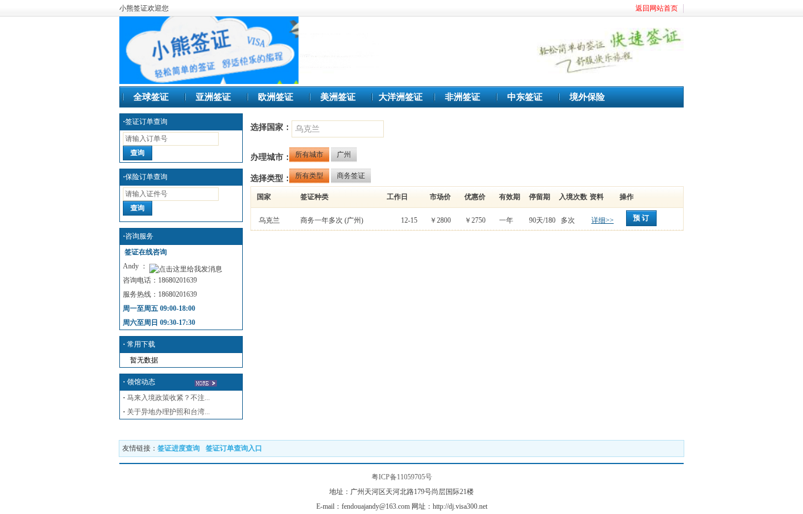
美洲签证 (338, 97)
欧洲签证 (275, 97)
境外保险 (587, 97)
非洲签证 (462, 97)
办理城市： (271, 157)
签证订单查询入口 (234, 448)
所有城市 (309, 154)
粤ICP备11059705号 (402, 477)
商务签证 (351, 176)
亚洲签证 (213, 97)
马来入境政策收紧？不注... (168, 398)
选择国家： (271, 127)
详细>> (602, 220)
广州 (344, 154)
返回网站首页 (656, 8)
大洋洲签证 (401, 97)
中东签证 (525, 97)
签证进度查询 (179, 448)
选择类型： (271, 178)
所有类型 (309, 176)
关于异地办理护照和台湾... (168, 412)
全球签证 (151, 97)
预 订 (641, 218)
